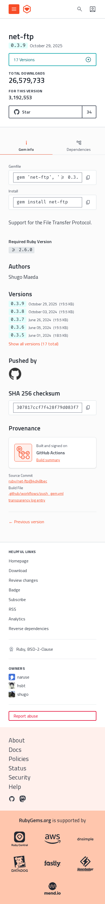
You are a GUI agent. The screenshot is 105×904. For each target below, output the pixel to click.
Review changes (23, 580)
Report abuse (25, 716)
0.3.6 (17, 327)
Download (18, 570)
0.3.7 (17, 319)
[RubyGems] (27, 9)
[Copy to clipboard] (88, 177)
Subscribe (17, 599)
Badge (14, 590)
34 (89, 112)
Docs (15, 749)
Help (15, 786)
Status (17, 768)
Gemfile (15, 166)
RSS (12, 609)
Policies (19, 758)
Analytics (17, 619)
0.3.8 (17, 311)
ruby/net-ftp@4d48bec (28, 481)
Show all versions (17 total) (33, 344)
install (13, 191)
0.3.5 (17, 335)
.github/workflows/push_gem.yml (36, 493)
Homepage (19, 561)
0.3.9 (17, 303)
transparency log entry (27, 500)
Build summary (48, 460)
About (17, 740)
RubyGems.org (35, 820)
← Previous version (26, 521)
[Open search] (80, 9)
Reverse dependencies (29, 628)
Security (19, 777)
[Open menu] (14, 9)
